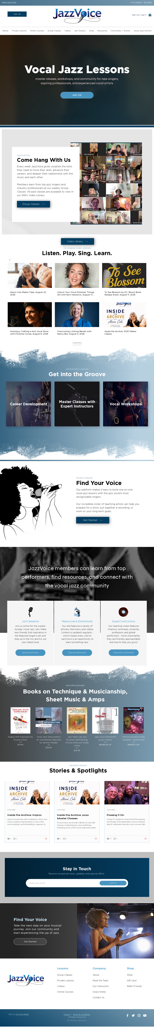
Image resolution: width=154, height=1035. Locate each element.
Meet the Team (100, 981)
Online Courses (65, 992)
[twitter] (133, 1015)
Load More (77, 343)
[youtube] (145, 1015)
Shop (129, 975)
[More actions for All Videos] (11, 260)
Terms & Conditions (81, 1015)
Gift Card (131, 981)
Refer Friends (134, 986)
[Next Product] (150, 720)
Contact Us (98, 998)
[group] (77, 729)
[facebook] (127, 1015)
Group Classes (64, 975)
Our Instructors (101, 986)
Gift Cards (148, 2)
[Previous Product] (3, 720)
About (96, 975)
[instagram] (139, 1015)
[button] (9, 2)
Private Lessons (65, 981)
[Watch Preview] (26, 275)
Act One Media (22, 1014)
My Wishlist (137, 2)
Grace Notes (99, 992)
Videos (61, 986)
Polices (67, 1015)
